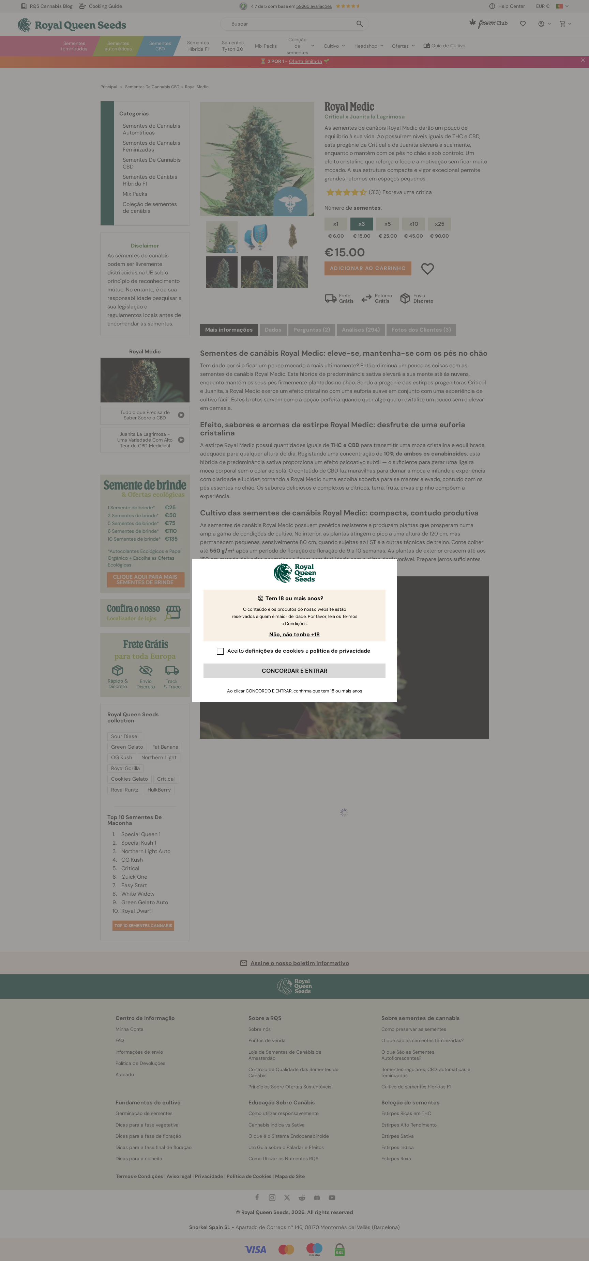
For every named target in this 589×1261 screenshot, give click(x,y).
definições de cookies (274, 650)
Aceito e (299, 650)
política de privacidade (340, 650)
